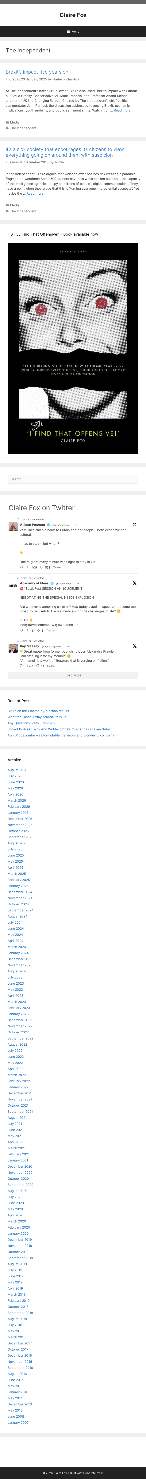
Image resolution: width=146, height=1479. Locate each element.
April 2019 (15, 1288)
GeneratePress (93, 1473)
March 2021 (16, 1148)
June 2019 (16, 1276)
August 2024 (17, 916)
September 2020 (20, 1185)
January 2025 (18, 886)
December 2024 (20, 892)
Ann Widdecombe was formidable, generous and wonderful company (61, 735)
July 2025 (15, 849)
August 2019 (17, 1264)
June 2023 (16, 983)
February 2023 (19, 1008)
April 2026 (15, 794)
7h (77, 583)
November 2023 (20, 965)
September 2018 (20, 1313)
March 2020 (17, 1221)
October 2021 (18, 1105)
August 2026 (17, 770)
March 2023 (17, 1002)
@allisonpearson (61, 525)
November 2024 (20, 898)
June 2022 (16, 1057)
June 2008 (16, 1416)
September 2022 (20, 1038)
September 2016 (20, 1368)
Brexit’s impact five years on (37, 72)
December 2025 (20, 819)
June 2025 (16, 855)
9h (68, 646)
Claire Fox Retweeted (32, 519)
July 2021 (15, 1124)
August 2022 (17, 1044)
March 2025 (17, 874)
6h (76, 525)
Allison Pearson (32, 525)
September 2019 (20, 1258)
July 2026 (15, 776)
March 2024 (17, 947)
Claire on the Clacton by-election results (38, 711)
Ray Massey (29, 646)
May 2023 (15, 989)
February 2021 (18, 1154)
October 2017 (18, 1349)
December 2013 (20, 1404)
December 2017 (20, 1343)
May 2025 (15, 861)
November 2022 (20, 1026)
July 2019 (15, 1270)
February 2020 (19, 1227)
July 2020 (15, 1197)
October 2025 (18, 831)
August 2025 (17, 843)
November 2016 (20, 1362)
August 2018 (17, 1319)
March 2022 (17, 1075)
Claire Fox (73, 14)
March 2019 (17, 1294)
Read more (122, 110)
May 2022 (15, 1063)
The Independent (23, 128)
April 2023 (15, 996)
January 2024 (18, 953)
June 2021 (15, 1130)
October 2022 (18, 1032)
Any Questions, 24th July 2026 (31, 723)
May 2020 (15, 1209)
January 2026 (18, 813)
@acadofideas (63, 583)
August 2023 (17, 971)
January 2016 (18, 1392)
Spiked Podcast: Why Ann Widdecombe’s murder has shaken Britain (60, 729)
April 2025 (15, 867)
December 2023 (20, 959)
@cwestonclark (66, 625)
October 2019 (18, 1252)
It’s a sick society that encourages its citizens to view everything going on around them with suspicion (65, 152)
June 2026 (16, 782)
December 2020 (20, 1166)
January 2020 (18, 1233)
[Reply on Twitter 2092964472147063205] (22, 666)
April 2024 (15, 941)
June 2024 (16, 928)
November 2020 (20, 1172)
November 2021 (20, 1099)
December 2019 (20, 1240)
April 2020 (15, 1215)
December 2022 (20, 1020)
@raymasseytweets (52, 646)
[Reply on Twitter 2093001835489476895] (22, 567)
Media (15, 122)
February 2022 (19, 1081)
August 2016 (17, 1374)
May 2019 (15, 1282)
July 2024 (15, 922)
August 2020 (17, 1191)
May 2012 (15, 1410)
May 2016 (15, 1386)
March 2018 (16, 1337)
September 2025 (20, 837)
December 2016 (20, 1355)
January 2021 (18, 1160)
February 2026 (19, 806)
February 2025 (19, 880)
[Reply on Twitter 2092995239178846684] (22, 631)
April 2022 (15, 1069)
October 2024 (18, 904)
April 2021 (15, 1142)
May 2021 (15, 1136)
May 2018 (15, 1331)
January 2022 (18, 1087)
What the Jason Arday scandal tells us (37, 717)
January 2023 (18, 1014)
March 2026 (17, 800)
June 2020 (16, 1203)
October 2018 (18, 1307)
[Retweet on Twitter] (18, 519)
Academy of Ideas (34, 583)
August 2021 (17, 1118)
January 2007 (18, 1422)
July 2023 (15, 977)
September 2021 (20, 1111)
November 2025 (20, 825)
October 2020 (18, 1179)
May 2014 (15, 1398)
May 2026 (15, 788)
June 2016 (16, 1380)
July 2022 (15, 1050)
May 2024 (15, 935)
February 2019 (19, 1301)
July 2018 (15, 1325)
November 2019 (20, 1246)
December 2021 (20, 1093)
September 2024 (20, 910)
